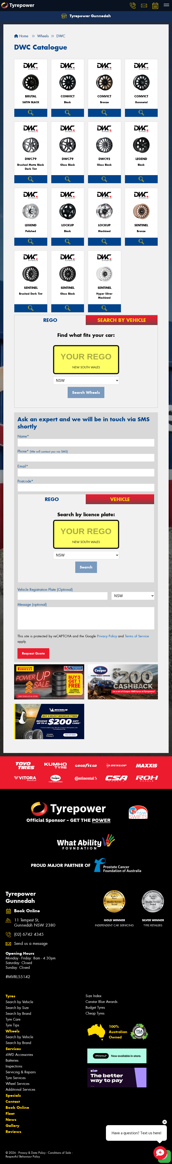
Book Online (17, 1107)
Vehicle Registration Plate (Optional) (45, 589)
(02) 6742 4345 (29, 934)
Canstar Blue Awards (101, 1001)
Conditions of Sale (59, 1153)
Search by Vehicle (19, 1002)
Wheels (12, 1031)
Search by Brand (18, 1013)
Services (13, 1048)
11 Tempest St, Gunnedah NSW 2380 (34, 923)
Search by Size (17, 1007)
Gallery (12, 1125)
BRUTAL (30, 96)
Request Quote (33, 653)
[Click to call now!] (132, 5)
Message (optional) (32, 604)
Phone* (42, 451)
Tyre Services (16, 1078)
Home (23, 36)
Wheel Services (17, 1083)
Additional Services (20, 1089)
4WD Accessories (19, 1054)
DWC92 (104, 159)
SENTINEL (141, 225)
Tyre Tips (12, 1025)
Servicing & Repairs (21, 1072)
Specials (13, 1095)
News (11, 1119)
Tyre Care (13, 1019)
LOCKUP (67, 225)
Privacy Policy (107, 636)
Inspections (14, 1066)
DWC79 (31, 159)
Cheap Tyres (95, 1013)
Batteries (12, 1060)
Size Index (93, 996)
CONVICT (68, 96)
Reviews (13, 1131)
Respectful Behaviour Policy (23, 1156)
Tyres (10, 996)
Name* (23, 436)
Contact (13, 1101)
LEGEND (141, 159)
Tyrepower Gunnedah (90, 15)
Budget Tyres (95, 1007)
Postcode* (25, 481)
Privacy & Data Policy (31, 1153)
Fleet (10, 1113)
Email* (22, 466)
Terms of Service (137, 636)
